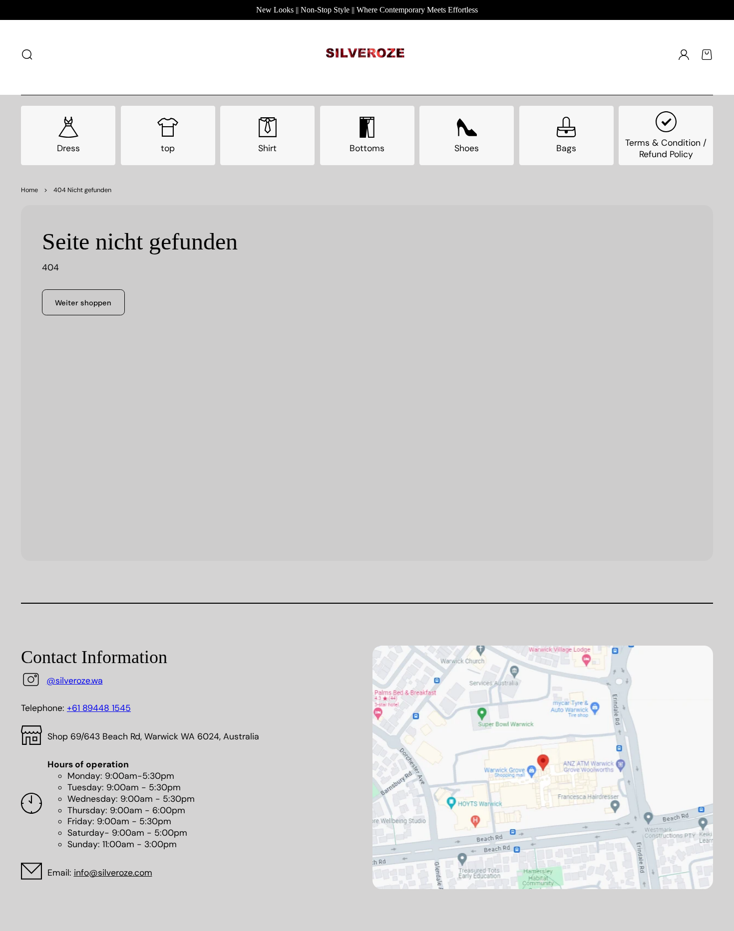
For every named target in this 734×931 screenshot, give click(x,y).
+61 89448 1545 (99, 707)
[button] (27, 54)
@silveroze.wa (74, 680)
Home (29, 190)
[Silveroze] (365, 54)
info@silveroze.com (113, 872)
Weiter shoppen (83, 303)
